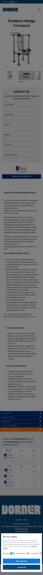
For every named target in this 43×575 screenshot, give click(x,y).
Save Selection (21, 561)
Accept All (22, 567)
